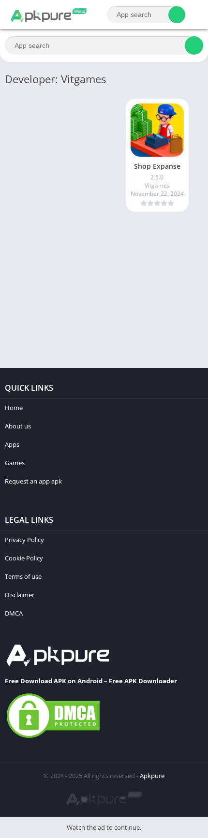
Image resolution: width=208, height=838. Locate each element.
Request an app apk (33, 481)
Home (14, 407)
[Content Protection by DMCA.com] (53, 737)
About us (18, 426)
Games (15, 462)
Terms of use (23, 576)
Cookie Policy (24, 558)
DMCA (14, 613)
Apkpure (152, 775)
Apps (12, 444)
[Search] (176, 14)
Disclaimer (19, 594)
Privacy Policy (24, 539)
